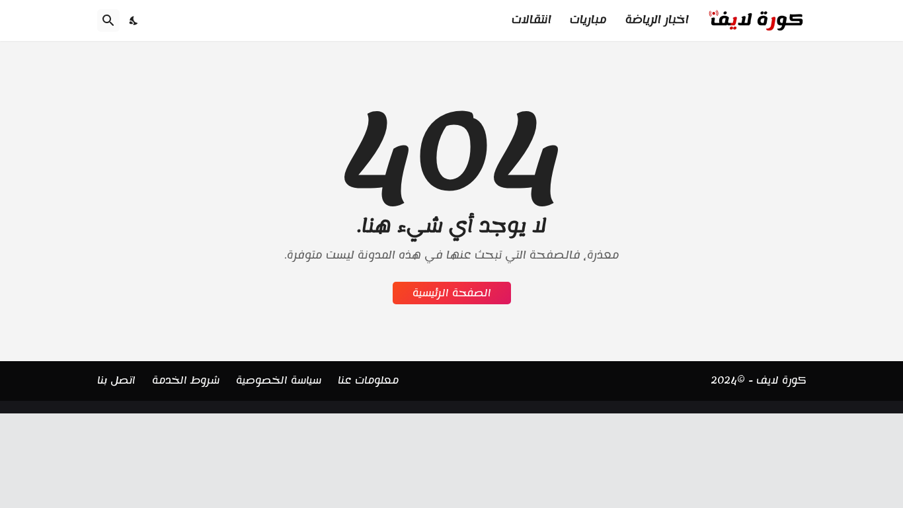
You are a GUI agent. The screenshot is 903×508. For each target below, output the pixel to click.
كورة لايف (781, 380)
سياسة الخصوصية (278, 380)
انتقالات (531, 20)
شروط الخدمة (185, 380)
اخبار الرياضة (657, 20)
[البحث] (108, 20)
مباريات (588, 20)
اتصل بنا (116, 380)
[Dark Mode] (134, 20)
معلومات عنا (368, 380)
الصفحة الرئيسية (451, 293)
